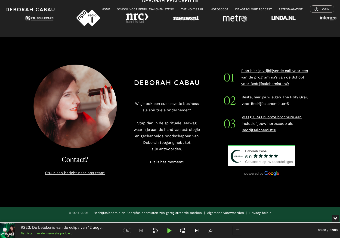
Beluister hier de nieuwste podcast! (47, 233)
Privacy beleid (260, 213)
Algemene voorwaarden (225, 213)
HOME (106, 9)
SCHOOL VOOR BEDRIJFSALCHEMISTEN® (145, 9)
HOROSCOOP (219, 9)
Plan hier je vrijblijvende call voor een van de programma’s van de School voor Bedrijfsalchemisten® (274, 77)
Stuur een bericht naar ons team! (75, 173)
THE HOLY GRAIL (192, 9)
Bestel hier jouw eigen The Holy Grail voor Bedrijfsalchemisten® (275, 100)
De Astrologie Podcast (253, 9)
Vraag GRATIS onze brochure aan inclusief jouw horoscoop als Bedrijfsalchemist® (272, 123)
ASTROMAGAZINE (291, 9)
